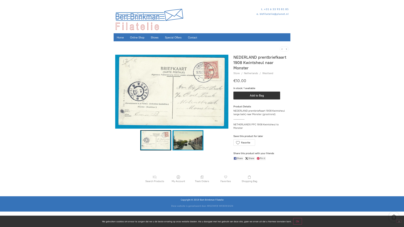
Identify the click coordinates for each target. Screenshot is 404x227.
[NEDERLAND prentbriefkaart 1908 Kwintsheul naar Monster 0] (155, 140)
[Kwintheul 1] (187, 140)
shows (155, 37)
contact (192, 37)
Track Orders (202, 181)
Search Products (154, 181)
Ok (297, 221)
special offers (173, 37)
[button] (244, 142)
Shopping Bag (249, 181)
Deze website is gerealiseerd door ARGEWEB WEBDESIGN (202, 205)
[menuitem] (282, 49)
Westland (267, 73)
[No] (399, 221)
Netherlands (251, 73)
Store (236, 73)
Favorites (225, 181)
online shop (137, 37)
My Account (178, 181)
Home (120, 37)
